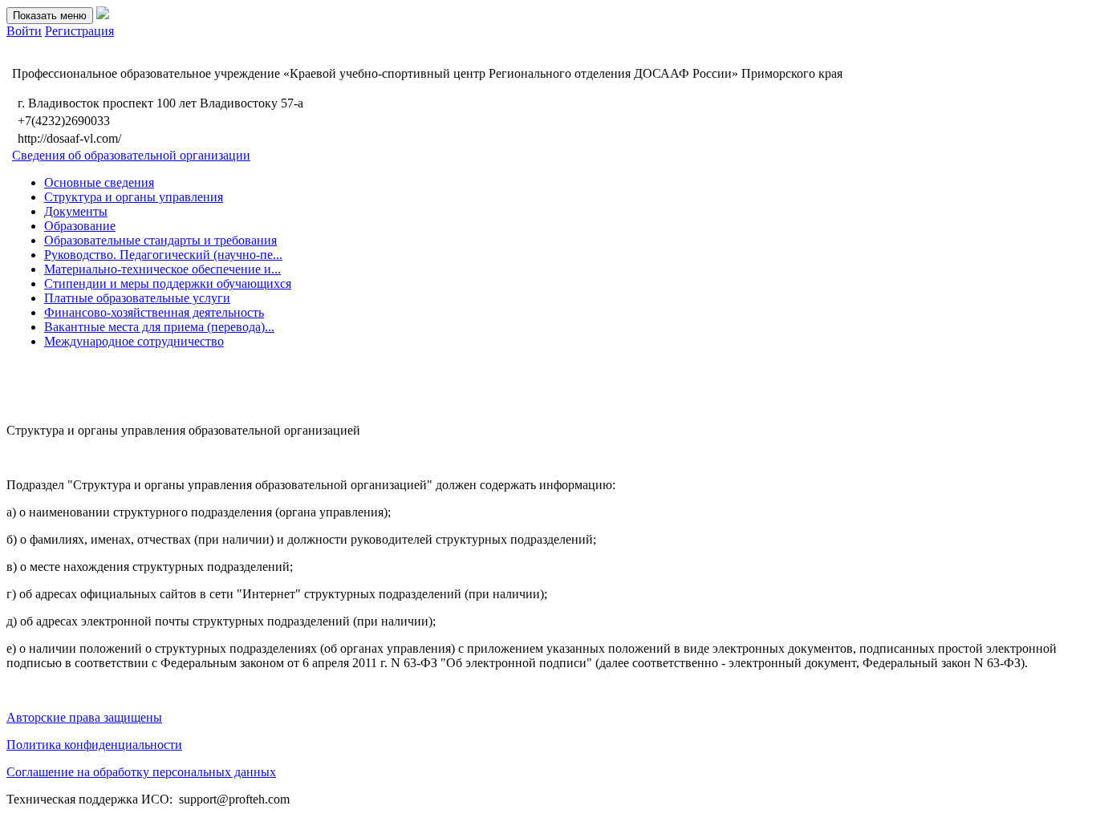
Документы (76, 211)
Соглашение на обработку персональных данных (141, 772)
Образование (80, 226)
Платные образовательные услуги (137, 298)
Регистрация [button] (79, 31)
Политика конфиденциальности (94, 744)
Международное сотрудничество (134, 341)
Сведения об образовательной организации (131, 155)
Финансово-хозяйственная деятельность (154, 312)
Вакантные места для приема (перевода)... (159, 327)
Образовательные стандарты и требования (160, 240)
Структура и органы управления (133, 197)
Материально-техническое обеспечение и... (162, 269)
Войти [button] (24, 31)
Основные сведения (99, 182)
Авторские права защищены (84, 717)
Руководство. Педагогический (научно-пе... (163, 254)
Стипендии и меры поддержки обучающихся (167, 283)
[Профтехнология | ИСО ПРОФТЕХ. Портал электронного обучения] (102, 15)
